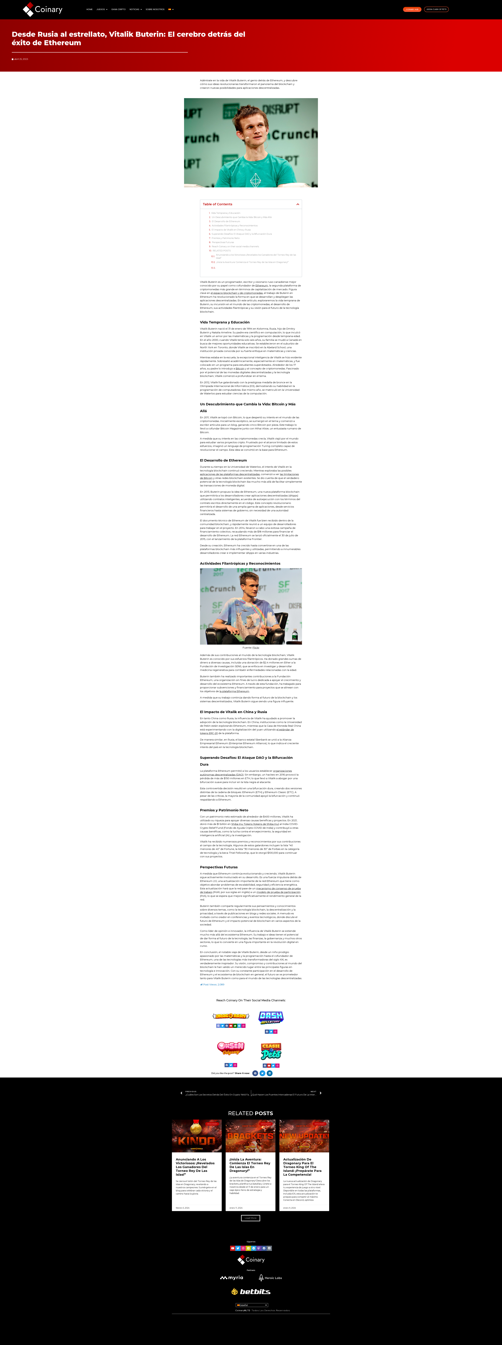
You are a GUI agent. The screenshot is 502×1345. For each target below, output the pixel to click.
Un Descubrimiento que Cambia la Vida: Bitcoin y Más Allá (242, 217)
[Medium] (248, 1248)
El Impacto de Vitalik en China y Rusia (231, 230)
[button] (255, 1073)
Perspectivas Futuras (223, 242)
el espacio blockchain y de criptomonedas (237, 293)
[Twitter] (222, 1026)
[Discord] (218, 1026)
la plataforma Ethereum (234, 691)
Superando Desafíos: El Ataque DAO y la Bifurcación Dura (242, 234)
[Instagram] (243, 1026)
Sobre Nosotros (155, 9)
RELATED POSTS (222, 250)
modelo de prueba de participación (279, 892)
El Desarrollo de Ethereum (226, 221)
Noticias (134, 9)
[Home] (235, 1026)
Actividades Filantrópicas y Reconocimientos (235, 225)
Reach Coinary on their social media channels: (235, 246)
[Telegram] (239, 1026)
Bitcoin (240, 368)
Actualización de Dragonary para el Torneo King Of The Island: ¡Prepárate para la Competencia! (257, 268)
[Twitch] (258, 1248)
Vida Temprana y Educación (225, 213)
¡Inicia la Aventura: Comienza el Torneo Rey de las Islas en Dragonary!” (252, 262)
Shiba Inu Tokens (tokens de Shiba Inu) (255, 824)
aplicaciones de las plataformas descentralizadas (230, 474)
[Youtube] (231, 1026)
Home (89, 9)
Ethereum (261, 285)
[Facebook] (227, 1026)
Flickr (256, 647)
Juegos (100, 9)
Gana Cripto (118, 9)
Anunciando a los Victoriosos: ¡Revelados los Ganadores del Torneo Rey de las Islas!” (256, 256)
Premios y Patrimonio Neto (226, 238)
